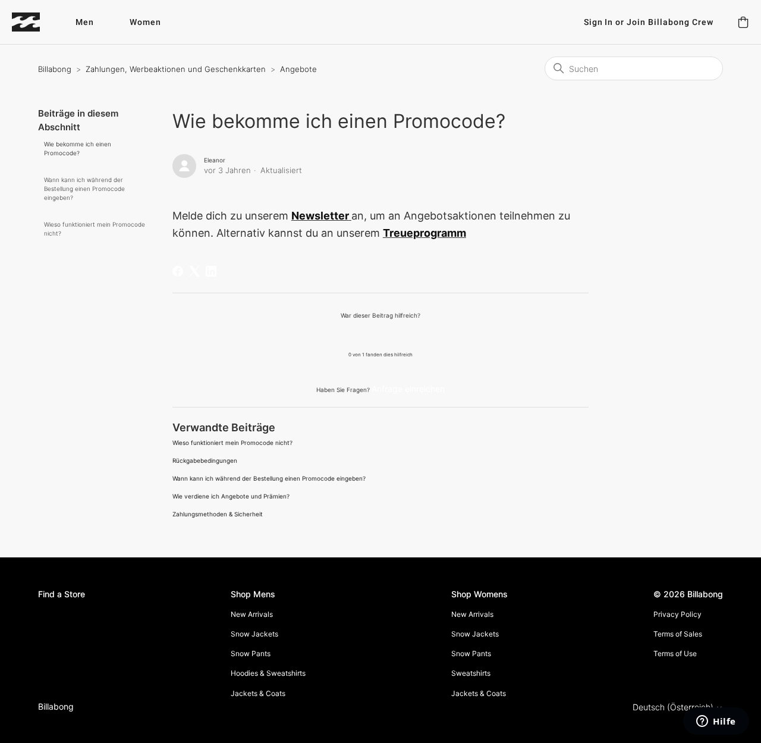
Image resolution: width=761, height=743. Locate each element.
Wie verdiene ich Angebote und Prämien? (231, 496)
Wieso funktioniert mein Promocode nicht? (94, 229)
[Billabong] (26, 22)
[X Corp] (194, 271)
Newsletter (320, 215)
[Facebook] (177, 271)
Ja (349, 334)
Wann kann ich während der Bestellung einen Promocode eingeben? (84, 188)
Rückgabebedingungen (204, 460)
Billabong (54, 69)
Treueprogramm (424, 233)
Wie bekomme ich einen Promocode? (77, 148)
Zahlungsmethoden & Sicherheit (217, 514)
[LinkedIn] (211, 271)
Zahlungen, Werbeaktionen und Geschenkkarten (176, 69)
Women (145, 22)
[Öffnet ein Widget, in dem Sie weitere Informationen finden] (716, 722)
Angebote (298, 69)
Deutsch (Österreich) (674, 707)
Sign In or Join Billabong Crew (648, 22)
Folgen (565, 162)
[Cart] (743, 22)
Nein (411, 334)
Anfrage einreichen (408, 389)
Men (85, 22)
